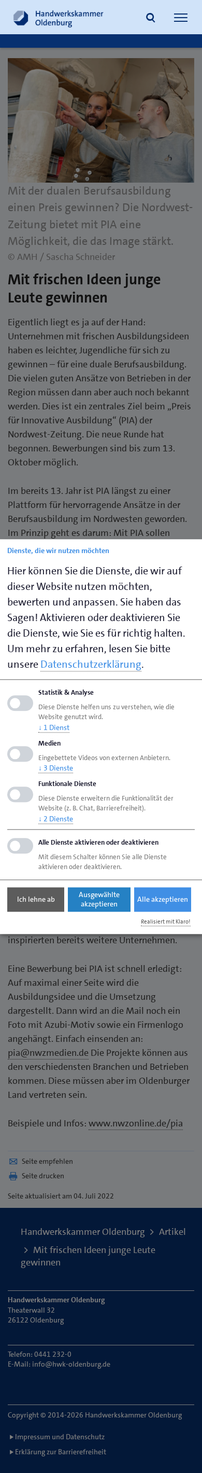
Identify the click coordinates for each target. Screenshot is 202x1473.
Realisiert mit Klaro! (166, 922)
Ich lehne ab (36, 899)
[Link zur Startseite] (58, 17)
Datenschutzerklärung (90, 664)
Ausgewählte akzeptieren (99, 899)
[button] (150, 18)
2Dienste (55, 818)
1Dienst (53, 727)
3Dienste (55, 768)
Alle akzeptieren (162, 899)
